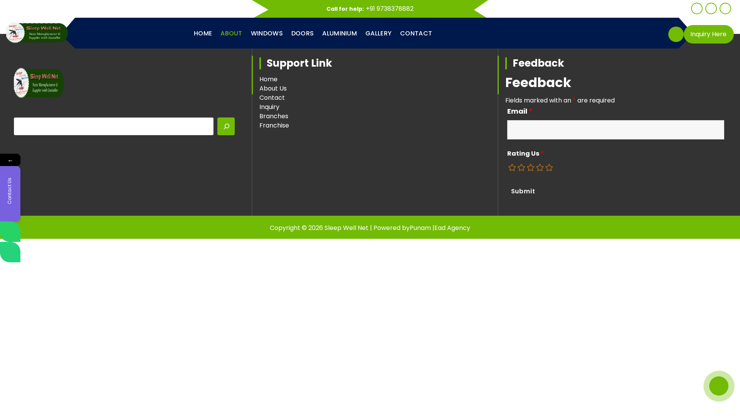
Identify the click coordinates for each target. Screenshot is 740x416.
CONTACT (416, 33)
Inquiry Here (708, 34)
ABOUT (231, 33)
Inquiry (269, 106)
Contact (272, 97)
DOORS (302, 33)
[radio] (512, 167)
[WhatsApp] (10, 231)
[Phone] (10, 252)
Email (520, 111)
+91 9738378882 (390, 8)
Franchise (274, 125)
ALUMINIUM (339, 33)
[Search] (226, 126)
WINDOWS (267, 33)
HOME (203, 33)
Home (268, 79)
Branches (273, 116)
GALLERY (378, 33)
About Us (273, 88)
